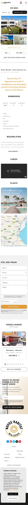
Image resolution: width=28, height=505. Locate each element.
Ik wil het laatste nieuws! (13, 407)
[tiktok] (16, 441)
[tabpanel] (14, 345)
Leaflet (4, 245)
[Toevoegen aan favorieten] (23, 334)
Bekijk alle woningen (14, 369)
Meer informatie (13, 151)
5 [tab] (14, 364)
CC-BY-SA (24, 245)
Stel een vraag (13, 307)
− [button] (3, 220)
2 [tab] (7, 364)
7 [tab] (18, 364)
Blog (20, 454)
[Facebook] (7, 441)
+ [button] (3, 217)
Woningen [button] (20, 451)
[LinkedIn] (13, 441)
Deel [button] (6, 53)
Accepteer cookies (13, 494)
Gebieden (7, 457)
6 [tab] (16, 364)
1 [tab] (5, 364)
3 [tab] (9, 364)
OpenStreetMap (14, 245)
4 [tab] (11, 364)
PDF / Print (19, 53)
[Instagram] (10, 441)
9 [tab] (22, 364)
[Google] (20, 441)
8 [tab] (20, 364)
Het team (7, 454)
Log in (6, 460)
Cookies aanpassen (12, 498)
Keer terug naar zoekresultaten (14, 57)
